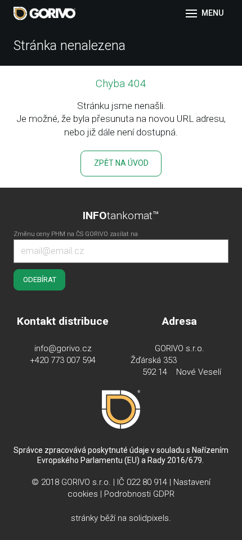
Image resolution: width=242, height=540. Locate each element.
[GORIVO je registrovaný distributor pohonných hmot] (44, 13)
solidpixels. (150, 518)
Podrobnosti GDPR (139, 494)
